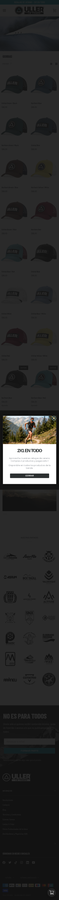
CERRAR (29, 476)
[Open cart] (51, 892)
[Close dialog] (54, 418)
